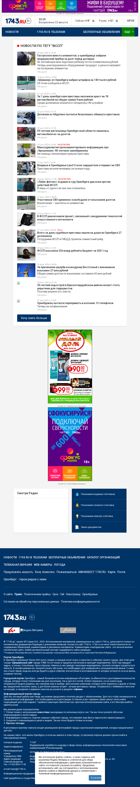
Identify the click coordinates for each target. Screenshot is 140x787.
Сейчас (83, 20)
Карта (111, 572)
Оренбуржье (90, 594)
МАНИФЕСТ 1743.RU (92, 572)
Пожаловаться (67, 572)
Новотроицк (73, 594)
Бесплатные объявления (101, 32)
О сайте (8, 594)
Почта (121, 572)
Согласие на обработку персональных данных (31, 601)
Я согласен (96, 778)
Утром (106, 20)
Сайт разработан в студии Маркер (21, 778)
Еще (130, 32)
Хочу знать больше (34, 318)
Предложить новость (18, 572)
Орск (55, 594)
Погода (59, 564)
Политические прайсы (37, 594)
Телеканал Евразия (18, 564)
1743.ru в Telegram (51, 32)
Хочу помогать (45, 572)
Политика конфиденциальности (80, 601)
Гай (62, 594)
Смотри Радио (27, 493)
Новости (12, 32)
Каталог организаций (103, 557)
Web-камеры (43, 564)
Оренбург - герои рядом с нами (25, 579)
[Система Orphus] (68, 630)
